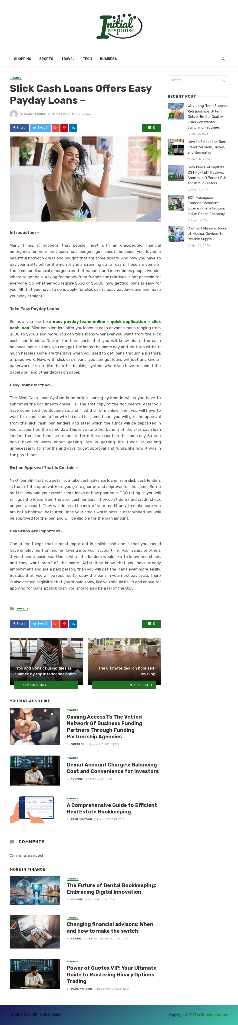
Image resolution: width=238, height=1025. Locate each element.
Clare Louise (35, 114)
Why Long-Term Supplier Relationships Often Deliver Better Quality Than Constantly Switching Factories (208, 116)
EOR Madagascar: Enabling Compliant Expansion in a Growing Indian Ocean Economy (206, 206)
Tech (87, 59)
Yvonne (77, 778)
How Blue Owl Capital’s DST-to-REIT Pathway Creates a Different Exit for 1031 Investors (207, 175)
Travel (68, 59)
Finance (16, 77)
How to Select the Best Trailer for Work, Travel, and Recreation (207, 147)
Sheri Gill (79, 744)
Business (108, 59)
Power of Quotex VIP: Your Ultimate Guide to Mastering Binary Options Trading (111, 974)
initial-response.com (212, 1015)
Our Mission (51, 1015)
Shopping (22, 59)
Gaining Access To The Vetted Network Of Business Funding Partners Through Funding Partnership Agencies (104, 727)
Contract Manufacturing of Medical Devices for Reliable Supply (207, 233)
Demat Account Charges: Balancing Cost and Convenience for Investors (113, 768)
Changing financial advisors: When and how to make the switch (110, 927)
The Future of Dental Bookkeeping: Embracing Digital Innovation (111, 888)
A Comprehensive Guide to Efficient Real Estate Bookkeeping (112, 808)
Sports (46, 59)
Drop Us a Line (24, 1015)
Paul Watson (81, 819)
